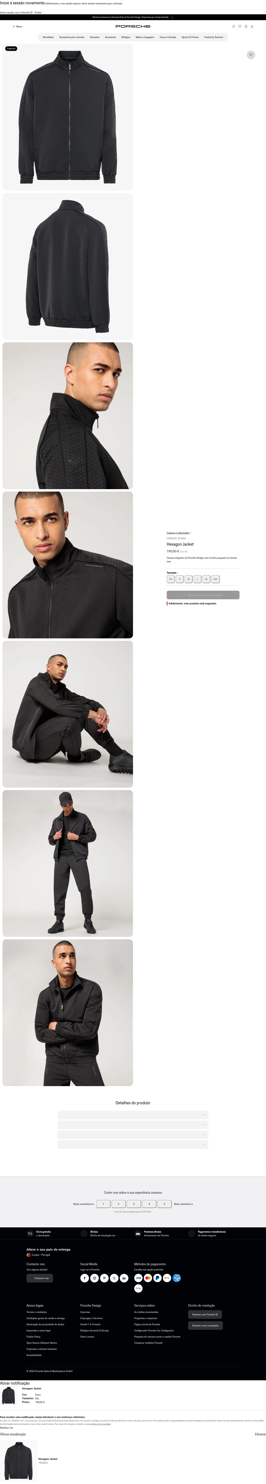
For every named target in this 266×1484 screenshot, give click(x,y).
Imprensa (85, 1312)
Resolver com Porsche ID (205, 1314)
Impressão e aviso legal (38, 1330)
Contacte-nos (41, 1278)
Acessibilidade (34, 1355)
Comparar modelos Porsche (148, 1343)
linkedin (128, 1278)
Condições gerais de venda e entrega (45, 1318)
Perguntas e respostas (145, 1318)
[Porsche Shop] (133, 26)
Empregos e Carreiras (91, 1318)
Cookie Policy (33, 1336)
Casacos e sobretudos (178, 533)
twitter (117, 1278)
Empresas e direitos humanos (41, 1349)
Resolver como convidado (205, 1325)
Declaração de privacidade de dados (45, 1324)
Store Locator (87, 1336)
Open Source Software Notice (41, 1343)
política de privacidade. (101, 1424)
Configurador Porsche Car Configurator (154, 1330)
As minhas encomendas (146, 1312)
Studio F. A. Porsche (90, 1324)
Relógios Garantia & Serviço (94, 1330)
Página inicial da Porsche (147, 1324)
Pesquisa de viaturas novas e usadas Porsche (157, 1336)
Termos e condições (36, 1312)
